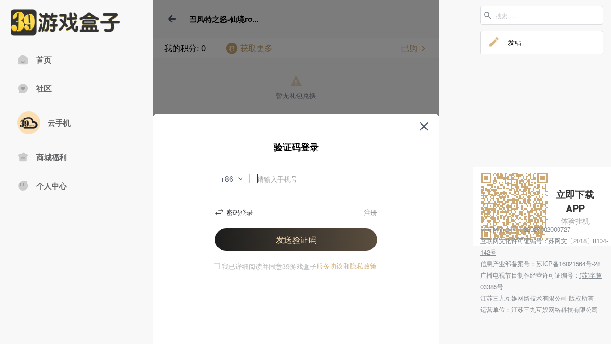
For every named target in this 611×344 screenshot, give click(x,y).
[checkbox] (263, 266)
